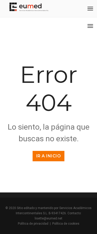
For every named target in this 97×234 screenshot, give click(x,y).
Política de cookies (65, 223)
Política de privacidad (33, 223)
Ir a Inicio (48, 155)
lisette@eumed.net (48, 218)
